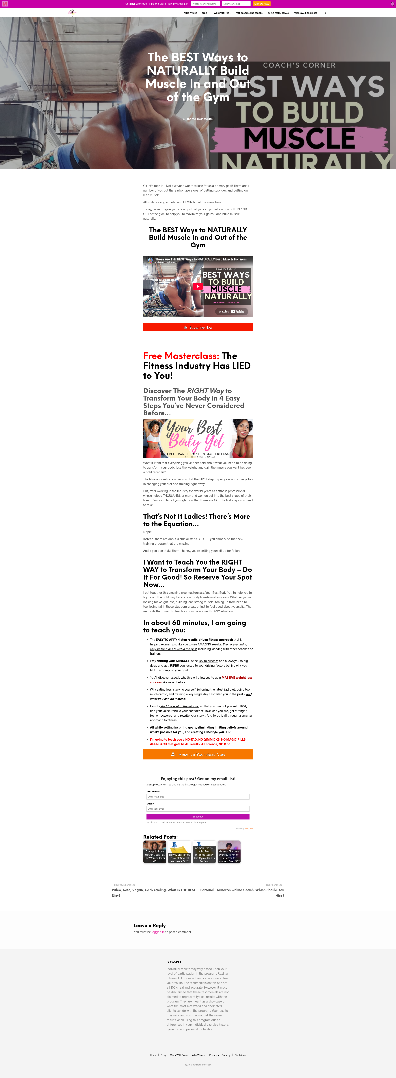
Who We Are (190, 13)
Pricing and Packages (305, 13)
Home (153, 1055)
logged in (158, 932)
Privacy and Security (219, 1055)
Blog (204, 13)
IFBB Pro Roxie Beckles (200, 119)
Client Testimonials (278, 13)
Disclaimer (240, 1055)
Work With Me (221, 13)
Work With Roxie (179, 1055)
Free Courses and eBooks (249, 13)
